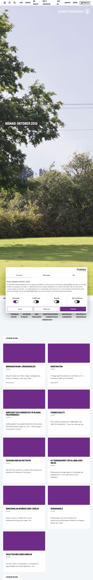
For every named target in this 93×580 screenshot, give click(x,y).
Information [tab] (46, 275)
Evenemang (14, 314)
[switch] (36, 301)
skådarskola (57, 509)
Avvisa (20, 309)
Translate (86, 3)
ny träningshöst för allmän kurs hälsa (67, 461)
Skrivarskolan (81, 317)
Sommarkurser (47, 320)
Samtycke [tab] (19, 275)
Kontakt (68, 3)
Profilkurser (36, 317)
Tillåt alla (73, 309)
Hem (21, 3)
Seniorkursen (67, 317)
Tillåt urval (46, 309)
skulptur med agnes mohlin (19, 554)
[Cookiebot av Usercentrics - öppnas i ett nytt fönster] (78, 270)
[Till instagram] (10, 3)
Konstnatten (57, 366)
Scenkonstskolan (52, 317)
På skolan (24, 317)
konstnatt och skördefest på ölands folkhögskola (23, 413)
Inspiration (26, 314)
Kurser (28, 3)
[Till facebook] (5, 3)
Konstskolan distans (50, 314)
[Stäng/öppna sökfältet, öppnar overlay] (14, 3)
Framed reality (58, 412)
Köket (37, 314)
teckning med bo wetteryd (18, 460)
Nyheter (13, 317)
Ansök (75, 3)
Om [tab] (74, 275)
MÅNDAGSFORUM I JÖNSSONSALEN (20, 366)
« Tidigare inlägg (11, 338)
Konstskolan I (67, 314)
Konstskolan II (81, 314)
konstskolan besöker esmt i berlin (22, 509)
